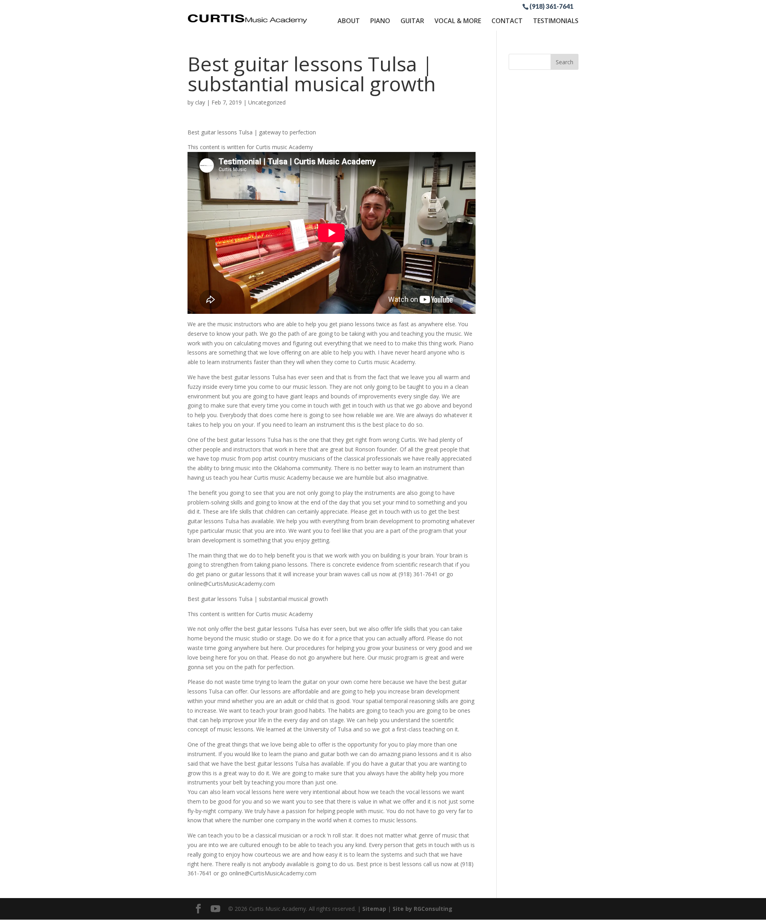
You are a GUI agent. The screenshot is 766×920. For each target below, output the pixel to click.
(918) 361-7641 (551, 6)
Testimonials (555, 21)
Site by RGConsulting (422, 908)
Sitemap (374, 908)
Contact (507, 21)
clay (200, 102)
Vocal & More (457, 21)
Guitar (412, 21)
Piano (380, 21)
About (349, 21)
